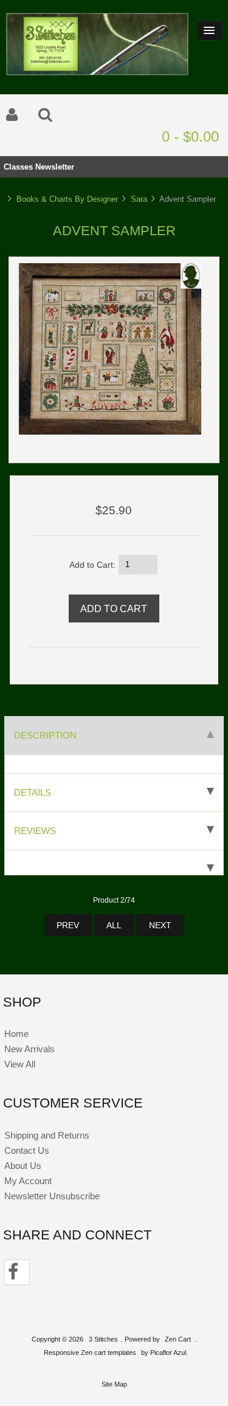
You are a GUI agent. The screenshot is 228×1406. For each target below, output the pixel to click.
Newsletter (54, 166)
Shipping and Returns (46, 1135)
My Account (28, 1181)
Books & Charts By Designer (67, 199)
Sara (139, 199)
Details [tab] (32, 792)
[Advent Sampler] (110, 431)
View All (19, 1064)
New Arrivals (29, 1049)
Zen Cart (178, 1339)
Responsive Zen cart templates (90, 1352)
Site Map (114, 1384)
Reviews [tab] (35, 830)
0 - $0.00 (190, 136)
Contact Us (26, 1150)
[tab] (114, 862)
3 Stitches (103, 1339)
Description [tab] (45, 735)
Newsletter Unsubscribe (52, 1196)
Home (16, 1034)
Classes (18, 166)
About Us (22, 1165)
